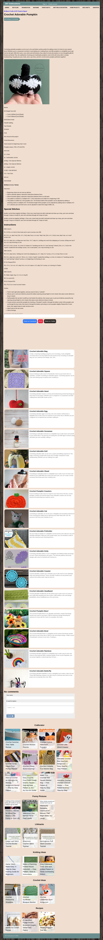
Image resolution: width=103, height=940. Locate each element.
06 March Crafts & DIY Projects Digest (15, 11)
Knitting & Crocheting (12, 19)
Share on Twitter (50, 321)
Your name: (9, 695)
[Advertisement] (39, 34)
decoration (20, 313)
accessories (7, 313)
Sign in (45, 4)
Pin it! (40, 321)
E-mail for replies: (11, 701)
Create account (52, 4)
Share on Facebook (30, 321)
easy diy (14, 313)
